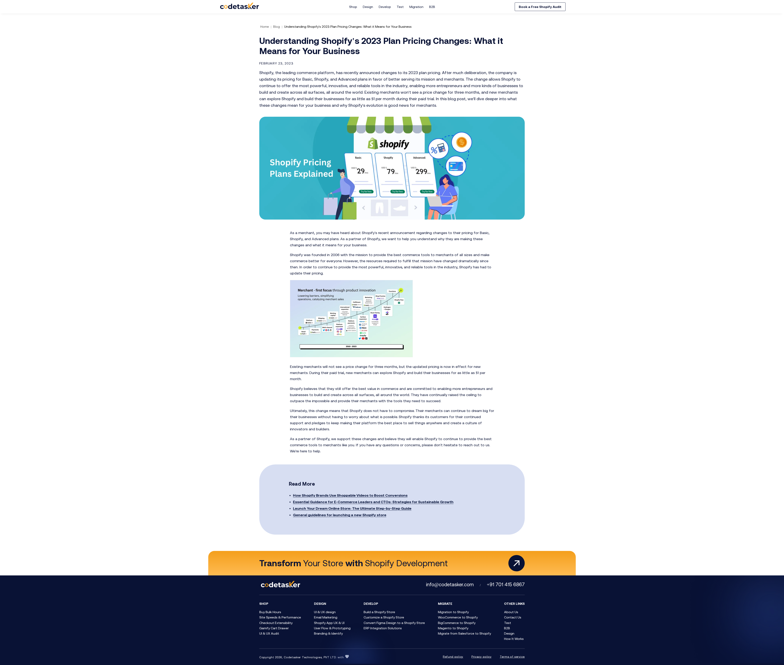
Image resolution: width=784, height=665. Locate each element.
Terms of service (512, 656)
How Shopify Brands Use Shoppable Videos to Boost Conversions (350, 495)
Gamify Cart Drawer (274, 628)
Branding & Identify (328, 633)
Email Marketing (325, 617)
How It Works (514, 639)
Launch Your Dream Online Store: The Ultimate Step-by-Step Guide (352, 508)
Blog (276, 26)
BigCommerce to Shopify (457, 623)
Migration (416, 7)
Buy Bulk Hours (270, 612)
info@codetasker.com (450, 584)
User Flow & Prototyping (332, 628)
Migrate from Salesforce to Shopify (464, 633)
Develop (385, 7)
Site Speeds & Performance (280, 617)
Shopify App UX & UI (329, 623)
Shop (353, 7)
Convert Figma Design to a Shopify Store (394, 623)
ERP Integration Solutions (383, 628)
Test (400, 7)
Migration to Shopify (453, 612)
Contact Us (512, 617)
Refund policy (453, 656)
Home (264, 26)
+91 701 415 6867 (506, 584)
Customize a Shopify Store (384, 617)
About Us (511, 612)
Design (368, 7)
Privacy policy (481, 656)
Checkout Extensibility (276, 623)
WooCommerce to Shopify (458, 617)
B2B (432, 7)
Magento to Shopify (453, 628)
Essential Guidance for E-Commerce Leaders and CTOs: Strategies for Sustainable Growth (373, 502)
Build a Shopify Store (379, 612)
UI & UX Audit (269, 633)
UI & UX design (325, 612)
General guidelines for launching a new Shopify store (339, 515)
